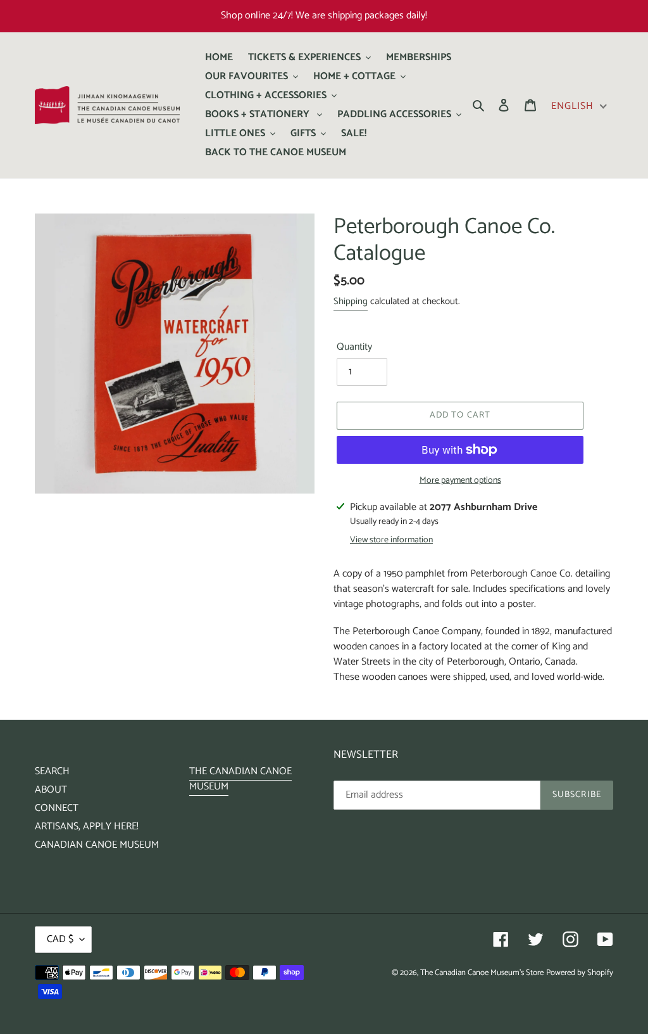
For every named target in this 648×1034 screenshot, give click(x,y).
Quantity (354, 347)
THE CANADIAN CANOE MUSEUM (240, 779)
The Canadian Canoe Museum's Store (482, 973)
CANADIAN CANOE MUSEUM (97, 844)
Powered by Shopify (579, 973)
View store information (391, 540)
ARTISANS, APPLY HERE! (87, 826)
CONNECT (56, 808)
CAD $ (60, 939)
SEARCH (52, 771)
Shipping (350, 301)
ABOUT (51, 789)
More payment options (460, 480)
